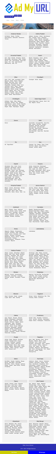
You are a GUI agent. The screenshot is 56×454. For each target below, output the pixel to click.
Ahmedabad (7, 166)
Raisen (20, 262)
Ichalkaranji (45, 258)
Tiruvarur (31, 376)
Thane (44, 265)
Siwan (22, 93)
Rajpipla (10, 175)
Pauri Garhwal (8, 427)
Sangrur (21, 347)
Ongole (36, 43)
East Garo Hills (38, 274)
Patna (15, 90)
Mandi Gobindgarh (9, 345)
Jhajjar (33, 169)
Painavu (17, 236)
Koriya (9, 105)
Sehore (6, 265)
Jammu (34, 189)
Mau (46, 405)
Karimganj (47, 62)
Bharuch (19, 167)
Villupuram (31, 377)
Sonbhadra (35, 416)
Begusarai (7, 81)
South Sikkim (18, 362)
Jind (37, 169)
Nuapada (7, 328)
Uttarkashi (7, 431)
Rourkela (18, 331)
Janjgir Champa (8, 104)
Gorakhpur (47, 394)
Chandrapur (36, 257)
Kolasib (15, 296)
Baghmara (31, 274)
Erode (46, 362)
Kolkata (36, 430)
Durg (17, 102)
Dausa (40, 342)
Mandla (24, 259)
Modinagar (40, 406)
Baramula (46, 187)
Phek (49, 296)
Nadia (42, 431)
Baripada (20, 317)
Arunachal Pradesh (16, 55)
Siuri (39, 434)
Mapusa (36, 146)
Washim (47, 266)
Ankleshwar (7, 167)
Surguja (21, 106)
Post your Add (8, 16)
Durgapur (45, 426)
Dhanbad (12, 210)
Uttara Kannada (36, 221)
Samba (46, 190)
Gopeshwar (18, 425)
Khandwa (14, 259)
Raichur (30, 220)
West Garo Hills (32, 278)
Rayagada (14, 330)
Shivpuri (6, 266)
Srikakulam (45, 45)
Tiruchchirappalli (32, 373)
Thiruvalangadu (36, 372)
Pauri (20, 426)
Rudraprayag (12, 429)
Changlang (18, 57)
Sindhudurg (31, 265)
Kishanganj (7, 87)
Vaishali (10, 94)
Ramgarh (17, 215)
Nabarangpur (14, 327)
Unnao (45, 416)
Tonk (45, 349)
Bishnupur (7, 274)
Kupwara (46, 189)
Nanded (41, 261)
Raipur (10, 106)
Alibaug (40, 252)
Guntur (38, 37)
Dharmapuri (37, 362)
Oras (41, 262)
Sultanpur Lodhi (12, 349)
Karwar (30, 217)
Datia (18, 255)
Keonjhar (7, 326)
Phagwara (7, 347)
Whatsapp (42, 452)
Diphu (44, 59)
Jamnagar (7, 171)
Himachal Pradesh (16, 185)
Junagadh (12, 171)
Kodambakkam (32, 365)
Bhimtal (21, 433)
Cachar (41, 57)
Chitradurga (44, 213)
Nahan (20, 190)
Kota (34, 346)
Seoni (10, 265)
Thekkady (14, 238)
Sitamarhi (17, 93)
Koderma (7, 213)
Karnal (44, 169)
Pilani (44, 346)
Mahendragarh (38, 170)
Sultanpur (41, 416)
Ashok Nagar (17, 252)
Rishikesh (20, 427)
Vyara (15, 179)
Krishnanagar (42, 430)
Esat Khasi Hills (45, 274)
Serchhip (18, 297)
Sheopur (24, 265)
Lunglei (6, 297)
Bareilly (30, 389)
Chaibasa (11, 209)
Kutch (23, 171)
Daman (16, 120)
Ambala (30, 166)
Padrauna (34, 409)
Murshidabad (37, 431)
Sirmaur (17, 192)
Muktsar (6, 346)
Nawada (11, 90)
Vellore (43, 376)
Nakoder (11, 346)
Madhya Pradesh (16, 250)
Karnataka (40, 207)
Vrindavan (36, 417)
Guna (17, 257)
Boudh (10, 320)
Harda (6, 258)
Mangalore (36, 219)
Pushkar (36, 350)
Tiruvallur (40, 374)
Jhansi (43, 397)
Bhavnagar (7, 169)
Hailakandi (31, 62)
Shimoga (42, 220)
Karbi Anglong (41, 62)
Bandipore (41, 187)
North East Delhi (32, 127)
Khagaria (21, 86)
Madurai (31, 366)
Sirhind (6, 349)
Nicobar (12, 36)
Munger (17, 89)
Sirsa (34, 173)
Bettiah (11, 81)
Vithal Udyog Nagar (9, 179)
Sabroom (7, 387)
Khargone (19, 259)
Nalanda (6, 90)
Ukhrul (6, 278)
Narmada (16, 173)
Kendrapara (18, 324)
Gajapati (17, 322)
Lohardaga (12, 213)
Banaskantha (13, 167)
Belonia (6, 389)
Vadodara (17, 177)
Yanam (30, 319)
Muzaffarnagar (38, 408)
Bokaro (6, 209)
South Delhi (40, 129)
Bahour (34, 320)
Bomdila (13, 57)
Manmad (44, 267)
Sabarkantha (16, 175)
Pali (41, 346)
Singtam (11, 365)
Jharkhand (16, 207)
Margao (39, 144)
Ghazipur (31, 394)
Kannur (10, 234)
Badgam (36, 187)
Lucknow (43, 402)
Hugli (34, 429)
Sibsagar (31, 66)
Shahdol (14, 265)
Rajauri (42, 190)
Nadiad (11, 173)
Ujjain (24, 266)
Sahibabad (43, 412)
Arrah (9, 79)
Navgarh (44, 408)
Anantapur (36, 36)
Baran (42, 339)
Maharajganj (40, 404)
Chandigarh (40, 77)
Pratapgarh (31, 347)
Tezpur (43, 66)
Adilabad (31, 36)
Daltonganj (20, 209)
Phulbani (7, 330)
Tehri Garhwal (8, 430)
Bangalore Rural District (39, 209)
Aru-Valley (46, 193)
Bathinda (15, 339)
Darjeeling (39, 426)
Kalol (17, 171)
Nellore (47, 41)
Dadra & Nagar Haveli (33, 101)
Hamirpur (23, 187)
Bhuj (11, 169)
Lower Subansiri (15, 60)
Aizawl (6, 296)
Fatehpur (48, 391)
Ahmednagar (32, 252)
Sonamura (22, 387)
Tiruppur (31, 374)
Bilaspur (19, 101)
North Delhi (42, 125)
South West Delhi (32, 131)
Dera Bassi (20, 339)
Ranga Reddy (32, 44)
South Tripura (14, 385)
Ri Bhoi (30, 277)
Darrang (45, 57)
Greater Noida (32, 395)
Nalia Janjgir (21, 105)
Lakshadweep (40, 229)
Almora (6, 423)
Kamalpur (17, 387)
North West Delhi (40, 127)
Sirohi (33, 349)
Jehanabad (7, 86)
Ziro (16, 63)
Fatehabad (41, 167)
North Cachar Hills (41, 64)
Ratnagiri (43, 263)
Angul (6, 317)
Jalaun (34, 397)
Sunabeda (13, 332)
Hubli (47, 216)
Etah (45, 390)
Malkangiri (20, 326)
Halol (17, 170)
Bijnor (37, 389)
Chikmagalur (38, 213)
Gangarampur (39, 427)
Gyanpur (38, 395)
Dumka (16, 210)
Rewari (46, 171)
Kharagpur (31, 430)
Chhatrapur (15, 320)
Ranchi (21, 215)
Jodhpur (39, 345)
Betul (10, 254)
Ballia (49, 386)
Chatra (15, 209)
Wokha (35, 297)
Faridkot (6, 340)
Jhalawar (35, 345)
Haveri (43, 216)
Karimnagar (45, 39)
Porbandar (22, 174)
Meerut (30, 406)
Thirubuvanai (47, 320)
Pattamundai (7, 332)
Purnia (19, 90)
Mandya (31, 219)
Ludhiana (13, 343)
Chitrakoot (36, 390)
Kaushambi (45, 400)
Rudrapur (18, 429)
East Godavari (47, 36)
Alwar (34, 339)
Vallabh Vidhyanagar (9, 178)
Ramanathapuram (33, 369)
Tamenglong (17, 277)
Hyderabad (44, 37)
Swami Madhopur (44, 347)
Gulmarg (41, 192)
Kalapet (30, 320)
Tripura (16, 381)
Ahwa (12, 166)
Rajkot (6, 175)
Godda (6, 212)
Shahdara (35, 129)
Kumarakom (18, 235)
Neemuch (7, 262)
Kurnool (40, 40)
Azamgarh (31, 386)
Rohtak (30, 173)
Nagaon (30, 64)
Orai (30, 409)
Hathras (30, 397)
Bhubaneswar (20, 319)
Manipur (16, 272)
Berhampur (23, 331)
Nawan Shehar (17, 346)
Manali (13, 190)
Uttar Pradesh (40, 381)
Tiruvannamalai (46, 374)
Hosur (30, 363)
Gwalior (21, 257)
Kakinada (40, 39)
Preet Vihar (31, 128)
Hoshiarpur (12, 342)
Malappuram (7, 236)
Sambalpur (20, 330)
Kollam (24, 234)
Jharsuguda (18, 323)
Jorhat (36, 62)
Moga (19, 345)
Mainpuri (31, 405)
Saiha (14, 297)
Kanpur (43, 398)
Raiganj (44, 433)
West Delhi (46, 131)
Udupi (30, 221)
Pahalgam (36, 193)
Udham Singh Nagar (16, 430)
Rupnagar (16, 347)
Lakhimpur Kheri (32, 402)
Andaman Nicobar (16, 34)
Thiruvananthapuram (9, 239)
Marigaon (47, 63)
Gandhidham (7, 181)
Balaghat (23, 252)
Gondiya (36, 258)
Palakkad (22, 236)
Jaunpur (39, 397)
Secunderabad (32, 45)
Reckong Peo (8, 192)
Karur (47, 363)
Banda (36, 387)
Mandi (17, 190)
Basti (34, 389)
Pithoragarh (14, 427)
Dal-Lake (41, 193)
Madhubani (7, 89)
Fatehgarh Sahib (13, 340)
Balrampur (31, 387)
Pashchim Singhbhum (9, 215)
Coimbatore (46, 361)
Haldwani (12, 431)
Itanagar (24, 59)
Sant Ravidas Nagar (41, 413)
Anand (19, 166)
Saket (30, 129)
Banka (23, 79)
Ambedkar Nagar (32, 385)
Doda (30, 189)
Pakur (17, 213)
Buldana (41, 255)
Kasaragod (16, 234)
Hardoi (47, 395)
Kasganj (40, 400)
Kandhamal (12, 324)
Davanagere (41, 215)
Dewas (6, 257)
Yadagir (42, 221)
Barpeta (30, 57)
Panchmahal (12, 174)
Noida (48, 408)
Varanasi (31, 417)
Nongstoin (45, 275)
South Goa (31, 146)
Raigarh (6, 106)
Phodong (23, 365)
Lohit (10, 60)
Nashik (30, 262)
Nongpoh (40, 275)
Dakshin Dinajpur (32, 426)
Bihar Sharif (11, 82)
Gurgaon (46, 167)
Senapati (12, 277)
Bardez (40, 147)
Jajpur (13, 323)
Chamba (11, 187)
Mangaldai (42, 63)
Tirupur (35, 374)
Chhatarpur (7, 255)
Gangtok (12, 361)
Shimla (13, 192)
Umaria (6, 267)
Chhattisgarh (15, 99)
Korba (6, 105)
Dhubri (35, 59)
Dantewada (7, 102)
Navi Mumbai (36, 262)
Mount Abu (31, 350)
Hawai (20, 59)
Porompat (7, 277)
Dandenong (42, 257)
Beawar (41, 350)
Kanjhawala (31, 125)
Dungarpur (31, 343)
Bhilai (15, 101)
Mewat (44, 170)
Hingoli (40, 258)
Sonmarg (46, 192)
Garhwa (20, 210)
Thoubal (23, 277)
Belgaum (42, 210)
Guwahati (41, 60)
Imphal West (13, 275)
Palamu (20, 213)
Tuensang (31, 297)
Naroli (45, 101)
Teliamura (17, 389)
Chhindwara (13, 255)
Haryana (40, 164)
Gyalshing (18, 361)
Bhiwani (30, 167)
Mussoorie (17, 431)
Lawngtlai (20, 296)
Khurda (11, 326)
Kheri (36, 401)
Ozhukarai (40, 319)
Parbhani (31, 263)
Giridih (24, 210)
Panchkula (38, 171)
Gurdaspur (7, 342)
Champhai (11, 296)
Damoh (21, 255)
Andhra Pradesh (40, 34)
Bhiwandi (36, 255)
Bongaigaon (36, 57)
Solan (21, 192)
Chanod (38, 102)
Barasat (30, 425)
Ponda (46, 144)
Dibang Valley (8, 59)
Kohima (35, 296)
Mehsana (7, 173)
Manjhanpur (36, 405)
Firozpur (19, 340)
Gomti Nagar (37, 394)
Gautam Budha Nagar (39, 393)
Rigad (38, 263)
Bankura (46, 423)
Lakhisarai (13, 87)
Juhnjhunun (44, 345)
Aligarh (38, 383)
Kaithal (40, 169)
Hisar (30, 169)
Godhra (13, 170)
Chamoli (19, 423)
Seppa (6, 62)
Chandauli (31, 390)
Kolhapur (39, 259)
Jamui (22, 85)
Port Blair (17, 36)
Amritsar (6, 339)
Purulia (39, 433)
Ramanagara (36, 220)
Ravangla (18, 363)
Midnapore (31, 431)
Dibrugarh (39, 59)
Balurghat (41, 423)
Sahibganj (7, 216)
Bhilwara (36, 340)
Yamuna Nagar (32, 174)
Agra (30, 383)
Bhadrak (6, 319)
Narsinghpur (20, 261)
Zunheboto (40, 297)
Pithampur (16, 262)
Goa (40, 142)
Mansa (15, 345)
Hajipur (18, 85)
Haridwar (7, 426)
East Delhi (39, 124)
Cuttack (20, 320)
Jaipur (43, 343)
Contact (22, 20)
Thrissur (23, 239)
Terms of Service (29, 445)
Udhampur (36, 192)
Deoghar (7, 210)
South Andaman (8, 37)
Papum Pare (23, 60)
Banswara (38, 339)
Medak (38, 41)
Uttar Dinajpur (32, 436)
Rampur (44, 410)
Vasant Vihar (40, 131)
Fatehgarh (43, 391)
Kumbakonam (44, 365)
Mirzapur (35, 406)
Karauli (30, 346)
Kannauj (39, 398)
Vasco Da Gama (42, 146)
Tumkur (46, 220)
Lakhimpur (36, 63)
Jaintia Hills (31, 275)
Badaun (36, 386)
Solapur (36, 265)
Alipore (30, 423)
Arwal (13, 79)
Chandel (31, 257)
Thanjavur (41, 370)
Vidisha (10, 267)
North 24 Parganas (33, 433)
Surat (21, 175)
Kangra (6, 189)
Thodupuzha (17, 239)
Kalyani (43, 429)
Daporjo (23, 57)
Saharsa (6, 91)
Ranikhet (11, 433)
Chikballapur (31, 213)
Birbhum (41, 425)
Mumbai (46, 259)
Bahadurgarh (43, 166)
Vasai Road (37, 266)
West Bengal (40, 421)
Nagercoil (43, 366)
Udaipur (48, 349)
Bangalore (47, 221)
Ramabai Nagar (38, 410)
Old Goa (36, 147)
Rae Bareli (31, 410)
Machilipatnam (46, 40)
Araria (6, 79)
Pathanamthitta (8, 238)
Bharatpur (31, 340)
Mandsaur (7, 261)
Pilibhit (38, 409)
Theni (30, 372)
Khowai (20, 386)
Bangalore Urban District (34, 210)
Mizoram (16, 294)
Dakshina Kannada (33, 215)
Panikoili (11, 328)
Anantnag (31, 187)
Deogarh (7, 322)
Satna (21, 263)
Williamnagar (32, 280)
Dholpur (44, 342)
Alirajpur (6, 252)
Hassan (39, 216)
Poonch (33, 190)
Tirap (13, 62)
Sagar (18, 263)
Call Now (14, 452)
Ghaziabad (47, 393)
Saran (16, 91)
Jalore (30, 345)
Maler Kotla (18, 343)
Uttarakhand (16, 421)
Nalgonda (43, 41)
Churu (36, 342)
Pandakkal (39, 317)
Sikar (30, 349)
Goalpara (31, 60)
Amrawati (45, 252)
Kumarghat (11, 389)
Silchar (35, 66)
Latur (43, 259)
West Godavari (37, 48)
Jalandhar (18, 342)
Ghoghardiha (7, 85)
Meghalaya (40, 272)
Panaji (43, 144)
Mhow (11, 261)
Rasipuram (40, 369)
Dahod (14, 169)
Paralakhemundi (17, 328)
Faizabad (31, 391)
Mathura (42, 405)
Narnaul (48, 170)
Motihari (12, 89)
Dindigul (42, 362)
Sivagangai (31, 370)
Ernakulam (12, 232)
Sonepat (38, 173)
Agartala (6, 383)
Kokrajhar (31, 63)
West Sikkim (7, 363)
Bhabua (16, 81)
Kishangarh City (32, 351)
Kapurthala (7, 343)
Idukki (17, 232)
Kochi (20, 234)
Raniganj (31, 434)
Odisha (16, 315)
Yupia (13, 63)
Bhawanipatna (12, 319)
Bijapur (39, 212)
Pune (35, 263)
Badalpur (37, 254)
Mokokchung (41, 296)
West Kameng (8, 63)
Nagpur (30, 261)
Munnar (13, 236)
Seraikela (12, 216)
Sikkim (16, 359)
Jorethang (23, 363)
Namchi (6, 362)
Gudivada (34, 37)
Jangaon (31, 39)
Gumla (10, 212)
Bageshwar (11, 423)
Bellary (46, 210)
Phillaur (11, 347)
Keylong (10, 189)
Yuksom (12, 363)
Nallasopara (35, 261)
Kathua (41, 189)
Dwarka (34, 124)
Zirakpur (41, 79)
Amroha (39, 385)
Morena (15, 261)
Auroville (35, 319)
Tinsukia (48, 66)
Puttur (44, 219)
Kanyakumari (42, 363)
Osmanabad (45, 262)
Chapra (20, 82)
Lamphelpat (19, 275)
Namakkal (48, 366)
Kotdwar (6, 433)
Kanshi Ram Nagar (33, 400)
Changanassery (18, 231)
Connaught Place (39, 122)
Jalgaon (30, 259)
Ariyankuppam (46, 319)
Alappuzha (7, 231)
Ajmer (30, 339)
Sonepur (6, 331)
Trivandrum (7, 240)
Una (24, 192)
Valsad (16, 178)
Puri (10, 330)
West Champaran (17, 94)
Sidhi (10, 266)
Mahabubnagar (32, 41)
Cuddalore (31, 362)
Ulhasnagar (31, 266)
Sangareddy (45, 44)
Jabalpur (21, 258)
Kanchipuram (35, 363)
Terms (12, 20)
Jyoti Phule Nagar (33, 398)
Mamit (10, 297)
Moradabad (46, 406)
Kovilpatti (38, 365)
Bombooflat (15, 37)
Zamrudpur (31, 132)
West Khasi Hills (40, 278)
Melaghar (7, 390)
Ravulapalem (39, 44)
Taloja (40, 265)
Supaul (6, 94)
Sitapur (30, 416)
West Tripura (7, 386)
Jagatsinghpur (8, 323)
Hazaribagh (15, 212)
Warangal (31, 48)
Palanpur (7, 174)
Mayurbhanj (7, 327)
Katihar (16, 86)
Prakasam (47, 43)
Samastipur (11, 91)
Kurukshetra (31, 170)
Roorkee (6, 429)
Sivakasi (36, 370)
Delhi (40, 120)
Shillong (35, 277)
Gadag (30, 216)
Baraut (45, 387)
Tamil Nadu (40, 359)
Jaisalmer (48, 343)
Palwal (33, 171)
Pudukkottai (43, 368)
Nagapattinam (37, 366)
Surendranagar (8, 177)
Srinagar (31, 192)
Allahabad (43, 383)
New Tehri (16, 426)
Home (8, 20)
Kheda (20, 171)
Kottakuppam (40, 320)
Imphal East (7, 275)
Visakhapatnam (38, 47)
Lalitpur (38, 402)
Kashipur (23, 431)
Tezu (10, 62)
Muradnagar (31, 408)
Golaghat (36, 60)
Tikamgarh (19, 266)
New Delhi (37, 125)
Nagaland (40, 294)
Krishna (36, 40)
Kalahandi (7, 324)
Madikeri (46, 217)
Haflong (46, 60)
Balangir (6, 320)
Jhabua (6, 259)
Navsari (20, 173)
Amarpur (12, 387)
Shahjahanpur (32, 414)
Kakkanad (21, 232)
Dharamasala (17, 187)
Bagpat (40, 386)
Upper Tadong (17, 365)
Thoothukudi (43, 372)
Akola (37, 252)
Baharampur (35, 423)
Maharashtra (40, 250)
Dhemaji (31, 59)
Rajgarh (6, 263)
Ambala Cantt (36, 166)
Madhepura (18, 87)
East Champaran (14, 83)
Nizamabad (31, 43)
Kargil (38, 189)
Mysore (40, 219)
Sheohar (12, 93)
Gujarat (16, 164)
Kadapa (35, 39)
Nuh (30, 171)
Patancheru (41, 43)
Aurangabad (18, 79)
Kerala (16, 229)
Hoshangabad (11, 258)
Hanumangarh (38, 343)
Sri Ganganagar (39, 349)
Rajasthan (40, 337)
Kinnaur (15, 189)
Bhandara (31, 255)
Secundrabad (39, 45)
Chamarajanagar (45, 212)
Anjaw (9, 57)
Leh (30, 190)
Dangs (18, 169)
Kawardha (23, 104)
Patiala (22, 346)
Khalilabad (31, 401)
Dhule (47, 257)
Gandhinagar (7, 170)
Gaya (20, 83)
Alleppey (12, 231)
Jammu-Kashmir (40, 185)
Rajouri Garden (38, 128)
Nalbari (35, 64)
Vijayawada (31, 47)
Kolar (38, 217)
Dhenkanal (12, 322)
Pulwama (38, 190)
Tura (47, 277)
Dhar (10, 257)
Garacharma (21, 37)
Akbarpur (34, 383)
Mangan (22, 361)
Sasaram (21, 91)
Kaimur (12, 86)
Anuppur (11, 252)
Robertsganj (31, 412)
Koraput (15, 326)
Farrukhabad (37, 391)
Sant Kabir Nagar (32, 413)
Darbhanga (7, 83)
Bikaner (40, 340)
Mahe (35, 317)
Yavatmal (31, 267)
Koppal (42, 217)
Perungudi (37, 368)
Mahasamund (15, 105)
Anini (6, 57)
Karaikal (31, 317)
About (17, 20)
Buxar (16, 82)
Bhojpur (6, 82)
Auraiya (43, 385)
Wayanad (13, 240)
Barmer (46, 339)
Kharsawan (17, 216)
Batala (10, 339)
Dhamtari (13, 102)
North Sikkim (12, 362)
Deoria (41, 390)
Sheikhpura (7, 93)
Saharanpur (37, 412)
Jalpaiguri (39, 429)
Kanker (18, 104)
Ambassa (11, 383)
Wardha (42, 266)
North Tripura (8, 385)
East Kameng (14, 59)
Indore (17, 258)
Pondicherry (40, 315)
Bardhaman (35, 425)
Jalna (34, 259)
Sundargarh (12, 331)
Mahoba (46, 404)
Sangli (47, 263)
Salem (45, 369)
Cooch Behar (47, 425)
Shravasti (38, 414)
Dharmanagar (14, 386)
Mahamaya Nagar (33, 404)
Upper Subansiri (18, 62)
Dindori (13, 257)
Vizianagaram (46, 47)
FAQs (24, 445)
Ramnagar (16, 433)
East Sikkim (7, 361)
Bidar (35, 212)
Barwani (6, 254)
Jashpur (14, 104)
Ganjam (21, 322)
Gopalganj (13, 85)
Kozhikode (12, 235)
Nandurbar (46, 261)
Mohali (36, 79)
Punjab (16, 337)
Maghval (34, 102)
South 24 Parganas (45, 434)
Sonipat (42, 173)
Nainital (11, 426)
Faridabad (35, 167)
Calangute (31, 144)
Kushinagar (40, 401)
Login (15, 15)
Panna (11, 262)
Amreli (15, 166)
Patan (17, 174)
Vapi (30, 102)
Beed (48, 254)
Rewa (14, 263)
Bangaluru (31, 212)
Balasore (10, 317)
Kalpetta (6, 234)
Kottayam (7, 235)
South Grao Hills (41, 277)
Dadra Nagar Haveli (40, 99)
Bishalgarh (22, 389)
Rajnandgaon (16, 106)
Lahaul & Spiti (8, 190)
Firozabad (31, 393)
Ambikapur (7, 101)
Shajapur (19, 265)
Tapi (13, 177)
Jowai (36, 275)
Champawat (7, 425)
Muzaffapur (22, 89)
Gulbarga (35, 216)
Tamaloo (7, 39)
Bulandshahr (42, 389)
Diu (16, 142)
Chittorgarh (31, 342)
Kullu (19, 189)
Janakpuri (44, 124)
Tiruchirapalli (40, 373)
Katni (10, 259)
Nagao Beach (10, 144)
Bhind (13, 254)
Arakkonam (31, 361)
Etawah (48, 390)
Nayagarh (20, 327)
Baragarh (15, 317)
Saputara (20, 179)
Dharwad (46, 215)
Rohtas (22, 90)
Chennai (41, 361)
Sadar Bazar (45, 128)
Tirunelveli (46, 373)
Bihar (15, 77)
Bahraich (45, 386)
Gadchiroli (31, 258)
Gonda (42, 394)
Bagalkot (31, 209)
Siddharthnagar (44, 414)
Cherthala (7, 232)
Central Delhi (32, 122)
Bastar (11, 101)
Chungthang (7, 366)
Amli (48, 101)
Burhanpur (22, 254)
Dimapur (31, 296)
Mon (46, 296)
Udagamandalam (37, 376)
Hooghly (45, 427)
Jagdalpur (21, 102)
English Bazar (32, 427)
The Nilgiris (47, 370)
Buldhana (46, 255)
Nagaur (37, 346)
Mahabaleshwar (37, 267)
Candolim (31, 147)
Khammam (31, 40)
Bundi (44, 340)
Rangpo (6, 365)
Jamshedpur (21, 212)
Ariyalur (36, 361)
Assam (40, 55)
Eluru (30, 37)
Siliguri (35, 434)
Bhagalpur (21, 81)
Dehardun (13, 425)
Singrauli (14, 266)
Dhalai (15, 383)
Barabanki (40, 387)
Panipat (42, 171)
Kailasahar (20, 383)
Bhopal (17, 254)
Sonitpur (39, 66)
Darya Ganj (46, 122)
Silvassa (41, 101)
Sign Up (19, 15)
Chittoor (41, 36)
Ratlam (10, 263)
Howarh (30, 429)
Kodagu (34, 217)
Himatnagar (21, 170)
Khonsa (6, 60)
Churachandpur (18, 274)
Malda (47, 430)
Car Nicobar (7, 36)
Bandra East (43, 254)
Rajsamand (37, 347)
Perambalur (31, 368)
